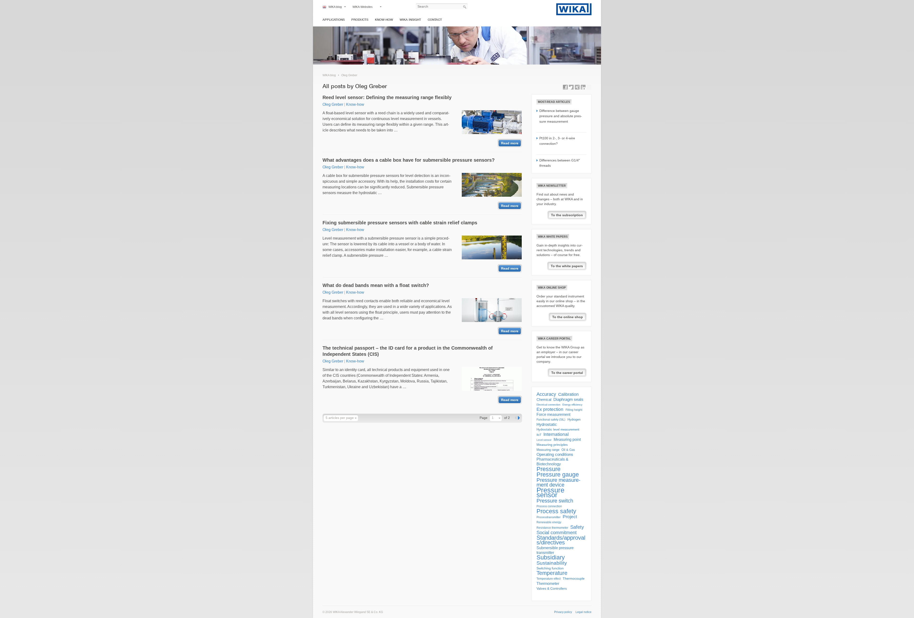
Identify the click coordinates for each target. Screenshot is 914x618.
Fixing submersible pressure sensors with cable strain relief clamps (400, 222)
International (556, 434)
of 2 (507, 418)
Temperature (551, 573)
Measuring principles (552, 445)
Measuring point (567, 439)
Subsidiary (550, 557)
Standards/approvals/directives (560, 540)
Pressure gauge (557, 474)
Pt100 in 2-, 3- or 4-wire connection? (557, 140)
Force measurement (553, 414)
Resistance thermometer (552, 527)
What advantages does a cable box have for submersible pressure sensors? (409, 160)
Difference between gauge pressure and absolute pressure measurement (560, 116)
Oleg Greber (349, 75)
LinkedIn (583, 87)
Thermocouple (574, 578)
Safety (577, 527)
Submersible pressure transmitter (555, 550)
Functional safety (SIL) (550, 419)
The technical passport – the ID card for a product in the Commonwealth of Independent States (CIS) (408, 351)
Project (570, 516)
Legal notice (583, 612)
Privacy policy (563, 612)
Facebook (565, 87)
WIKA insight (410, 19)
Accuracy (546, 394)
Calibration (568, 394)
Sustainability (551, 563)
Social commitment (556, 532)
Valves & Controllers (551, 588)
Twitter (571, 87)
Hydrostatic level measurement (557, 429)
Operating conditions (554, 454)
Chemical (543, 399)
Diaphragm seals (568, 399)
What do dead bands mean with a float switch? (376, 285)
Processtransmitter (548, 517)
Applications (334, 19)
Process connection (549, 506)
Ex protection (549, 409)
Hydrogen (574, 419)
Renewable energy (548, 522)
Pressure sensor (550, 492)
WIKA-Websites (363, 7)
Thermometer (547, 583)
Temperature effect (548, 578)
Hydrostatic (546, 424)
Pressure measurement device (558, 482)
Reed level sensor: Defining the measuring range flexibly (387, 97)
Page (483, 418)
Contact (435, 19)
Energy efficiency (572, 404)
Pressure (548, 469)
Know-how (384, 19)
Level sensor (543, 439)
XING (577, 87)
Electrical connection (548, 404)
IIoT (538, 435)
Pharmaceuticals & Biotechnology (552, 461)
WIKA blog (335, 7)
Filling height (574, 409)
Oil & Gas (568, 450)
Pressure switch (554, 500)
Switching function (550, 568)
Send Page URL (589, 87)
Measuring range (547, 450)
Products (359, 19)
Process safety (556, 511)
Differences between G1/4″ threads (559, 162)
